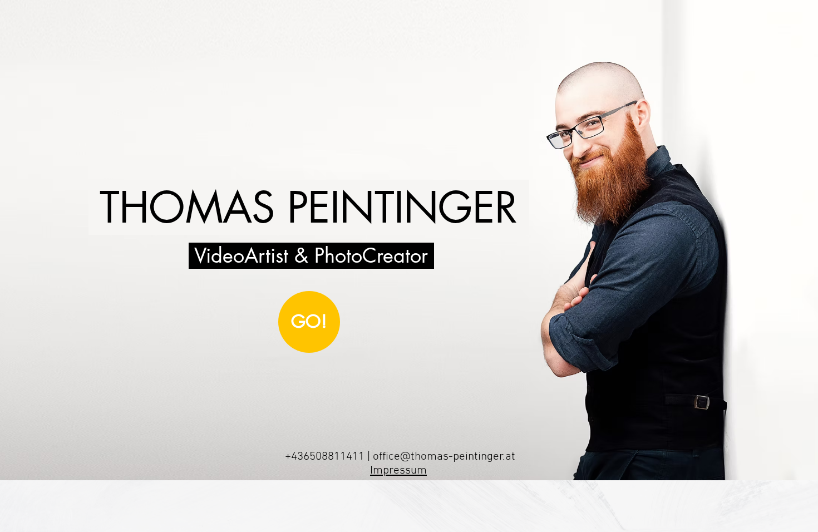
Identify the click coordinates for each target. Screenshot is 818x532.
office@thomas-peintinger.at (444, 457)
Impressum (398, 470)
